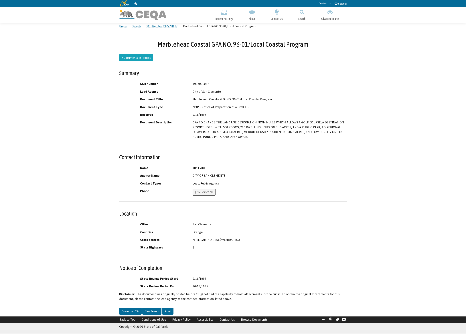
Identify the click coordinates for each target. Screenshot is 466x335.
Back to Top (127, 320)
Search (301, 18)
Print (168, 311)
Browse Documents (254, 320)
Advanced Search (330, 18)
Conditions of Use (154, 320)
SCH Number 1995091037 (162, 26)
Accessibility (205, 320)
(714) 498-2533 (204, 192)
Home (123, 26)
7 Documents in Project (136, 57)
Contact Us (325, 3)
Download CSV (130, 311)
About (252, 18)
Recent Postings (224, 18)
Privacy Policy (181, 320)
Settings (342, 3)
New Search (152, 311)
